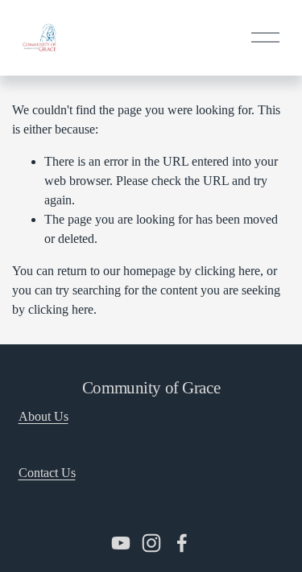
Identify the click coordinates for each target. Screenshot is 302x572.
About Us (43, 416)
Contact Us (47, 472)
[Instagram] (151, 543)
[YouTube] (120, 543)
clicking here (227, 271)
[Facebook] (182, 543)
